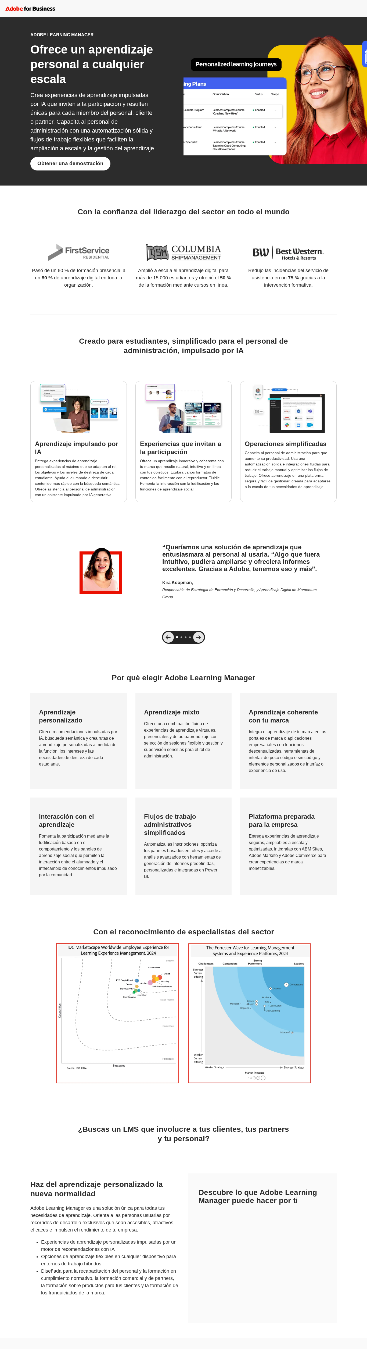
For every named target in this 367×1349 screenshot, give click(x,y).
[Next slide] (198, 637)
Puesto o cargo (279, 1233)
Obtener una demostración (70, 163)
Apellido (272, 1213)
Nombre (206, 1213)
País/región (275, 1261)
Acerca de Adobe (317, 1343)
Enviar (262, 1287)
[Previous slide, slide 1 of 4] (168, 637)
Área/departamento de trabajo (226, 1261)
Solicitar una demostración (28, 1343)
